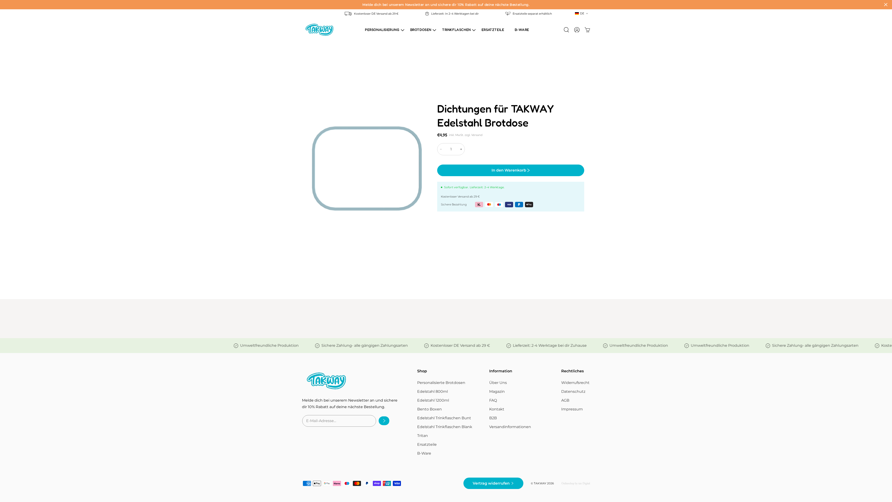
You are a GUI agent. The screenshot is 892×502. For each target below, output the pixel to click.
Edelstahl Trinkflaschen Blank (444, 427)
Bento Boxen (429, 409)
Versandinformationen (510, 427)
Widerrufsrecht (575, 382)
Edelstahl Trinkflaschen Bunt (444, 418)
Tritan (422, 435)
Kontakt (496, 409)
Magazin (497, 391)
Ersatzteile (427, 444)
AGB (565, 400)
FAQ (493, 400)
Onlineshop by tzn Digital (575, 483)
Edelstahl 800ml (432, 391)
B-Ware (424, 453)
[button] (382, 29)
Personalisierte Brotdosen (441, 382)
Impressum (572, 409)
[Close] (886, 4)
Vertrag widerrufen (491, 483)
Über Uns (498, 382)
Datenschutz (573, 391)
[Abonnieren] (382, 420)
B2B (493, 418)
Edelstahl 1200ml (433, 400)
